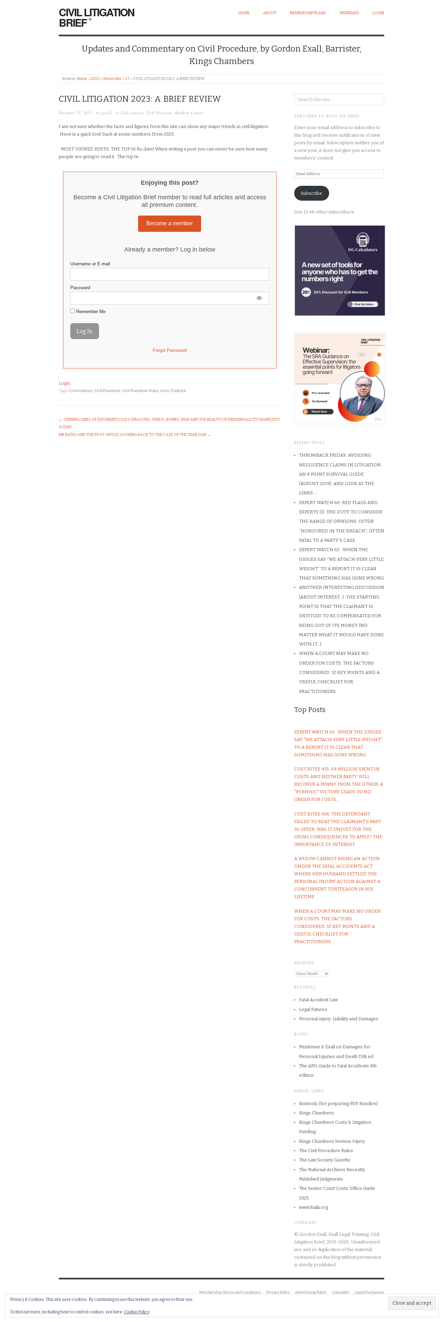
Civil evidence (132, 112)
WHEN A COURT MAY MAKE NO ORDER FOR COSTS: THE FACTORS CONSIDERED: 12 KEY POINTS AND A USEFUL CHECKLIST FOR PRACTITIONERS (339, 672)
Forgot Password (170, 350)
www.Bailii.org (313, 1207)
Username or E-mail (90, 263)
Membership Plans (308, 13)
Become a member (169, 223)
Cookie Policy (137, 1312)
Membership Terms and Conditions (230, 1292)
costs (164, 391)
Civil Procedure (159, 112)
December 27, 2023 (75, 112)
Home (244, 13)
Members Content (189, 112)
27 (127, 78)
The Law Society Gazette (324, 1160)
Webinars (349, 13)
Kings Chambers (316, 1112)
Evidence (178, 391)
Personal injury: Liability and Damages (338, 1018)
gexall (106, 112)
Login (378, 13)
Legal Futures (313, 1009)
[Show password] (259, 298)
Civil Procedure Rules (140, 391)
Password (80, 287)
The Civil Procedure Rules (326, 1150)
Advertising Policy (310, 1292)
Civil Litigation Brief (96, 17)
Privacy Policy (278, 1292)
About (270, 13)
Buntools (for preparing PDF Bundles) (338, 1103)
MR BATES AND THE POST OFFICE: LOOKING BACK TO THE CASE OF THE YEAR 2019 (132, 434)
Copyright (340, 1292)
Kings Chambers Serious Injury (332, 1141)
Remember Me (90, 311)
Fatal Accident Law (318, 999)
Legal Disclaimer (369, 1292)
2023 (95, 78)
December (112, 78)
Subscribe (311, 193)
